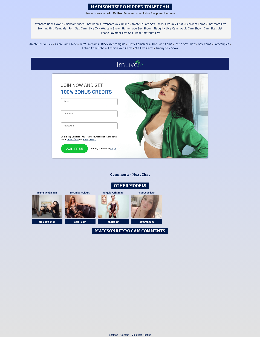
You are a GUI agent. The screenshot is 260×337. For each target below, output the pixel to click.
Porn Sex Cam (78, 28)
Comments (119, 174)
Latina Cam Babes (94, 48)
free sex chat (47, 221)
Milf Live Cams (144, 48)
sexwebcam (147, 221)
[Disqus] (130, 280)
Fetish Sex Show (185, 44)
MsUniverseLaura (80, 192)
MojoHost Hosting (141, 334)
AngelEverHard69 (113, 192)
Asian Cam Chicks (66, 44)
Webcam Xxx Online (116, 24)
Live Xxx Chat (174, 24)
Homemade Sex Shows (137, 28)
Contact (124, 334)
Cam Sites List (213, 28)
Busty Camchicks (139, 44)
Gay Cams (204, 44)
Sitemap (113, 334)
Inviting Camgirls (55, 28)
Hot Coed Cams (162, 44)
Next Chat (141, 174)
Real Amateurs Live (147, 33)
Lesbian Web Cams (120, 48)
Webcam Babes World (49, 24)
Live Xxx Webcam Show (104, 28)
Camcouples (221, 44)
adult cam (80, 221)
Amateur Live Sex (40, 44)
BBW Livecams (89, 44)
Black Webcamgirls (113, 44)
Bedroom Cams (195, 24)
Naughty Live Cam (166, 28)
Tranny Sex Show (167, 48)
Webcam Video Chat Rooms (83, 24)
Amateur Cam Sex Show (147, 24)
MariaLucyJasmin (47, 192)
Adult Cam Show (190, 28)
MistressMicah (146, 192)
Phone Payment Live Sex (117, 33)
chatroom (113, 221)
